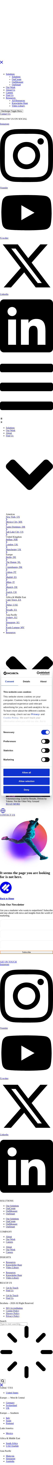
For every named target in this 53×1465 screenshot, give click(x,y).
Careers (9, 1242)
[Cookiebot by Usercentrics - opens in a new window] (37, 673)
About (9, 1236)
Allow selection (26, 781)
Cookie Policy (11, 717)
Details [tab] (26, 681)
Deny (26, 789)
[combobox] (13, 1324)
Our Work (10, 1239)
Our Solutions (12, 1206)
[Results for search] (26, 1352)
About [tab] (43, 681)
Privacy (35, 714)
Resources (10, 1262)
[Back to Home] (6, 892)
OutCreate (10, 1208)
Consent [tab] (9, 681)
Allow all (26, 772)
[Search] (2, 1381)
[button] (26, 420)
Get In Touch (12, 1288)
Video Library (12, 1267)
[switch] (45, 741)
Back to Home (7, 898)
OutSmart (10, 1213)
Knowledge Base (14, 1265)
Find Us (9, 1290)
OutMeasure (11, 1211)
